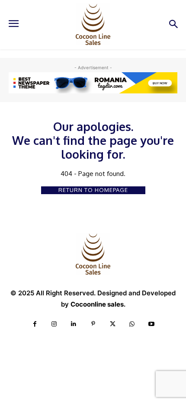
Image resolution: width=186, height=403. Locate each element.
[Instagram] (54, 324)
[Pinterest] (93, 324)
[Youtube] (151, 324)
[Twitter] (112, 324)
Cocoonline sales (97, 304)
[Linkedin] (73, 324)
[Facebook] (34, 324)
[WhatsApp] (132, 324)
